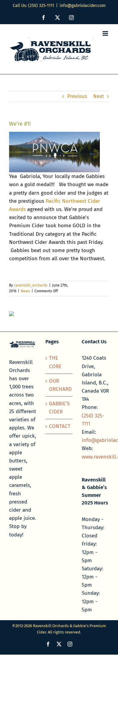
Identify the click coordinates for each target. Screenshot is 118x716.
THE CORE (55, 362)
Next (98, 96)
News (25, 291)
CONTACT (59, 426)
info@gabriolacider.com (83, 5)
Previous (77, 96)
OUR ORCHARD (59, 385)
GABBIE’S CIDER (59, 407)
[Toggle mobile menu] (106, 33)
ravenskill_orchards (31, 285)
